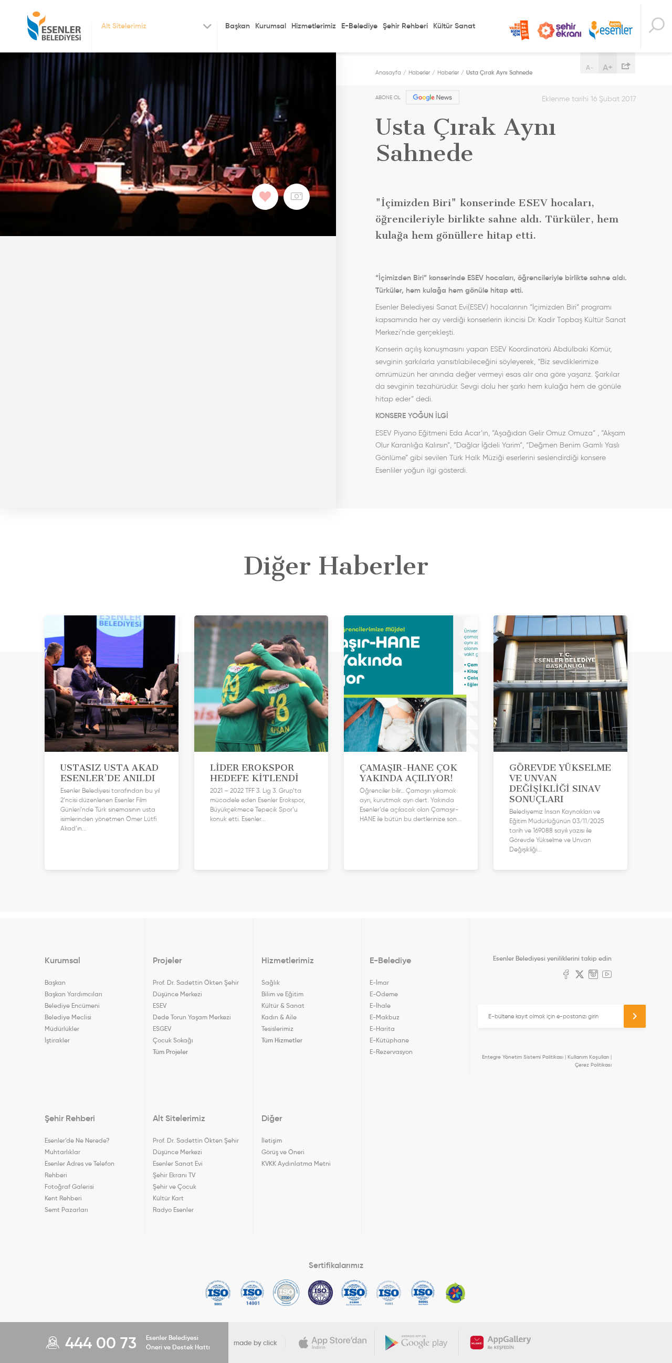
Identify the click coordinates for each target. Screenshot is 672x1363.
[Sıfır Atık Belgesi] (456, 1292)
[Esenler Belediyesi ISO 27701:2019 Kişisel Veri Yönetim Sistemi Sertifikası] (320, 1292)
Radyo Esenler (611, 30)
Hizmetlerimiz (313, 25)
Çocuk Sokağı (173, 1040)
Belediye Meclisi (68, 1017)
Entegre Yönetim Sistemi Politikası (522, 1056)
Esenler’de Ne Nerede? (77, 1140)
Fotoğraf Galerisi (69, 1186)
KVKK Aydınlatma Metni (296, 1163)
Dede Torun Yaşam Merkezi (192, 1017)
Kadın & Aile (279, 1017)
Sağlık (270, 982)
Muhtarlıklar (62, 1152)
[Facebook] (566, 975)
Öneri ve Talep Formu (519, 30)
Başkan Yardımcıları (73, 994)
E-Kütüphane (389, 1040)
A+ (608, 67)
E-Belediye (359, 25)
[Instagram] (593, 975)
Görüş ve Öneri (282, 1152)
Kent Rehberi (63, 1198)
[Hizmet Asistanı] (656, 26)
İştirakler (57, 1040)
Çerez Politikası (593, 1064)
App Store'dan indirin (333, 1342)
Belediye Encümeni (72, 1005)
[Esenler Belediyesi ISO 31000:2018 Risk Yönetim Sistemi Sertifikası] (354, 1292)
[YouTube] (607, 975)
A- (589, 67)
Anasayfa (388, 72)
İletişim (271, 1140)
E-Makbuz (385, 1017)
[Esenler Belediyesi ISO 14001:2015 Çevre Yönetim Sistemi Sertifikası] (252, 1292)
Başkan (237, 25)
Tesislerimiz (277, 1028)
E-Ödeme (384, 994)
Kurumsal (270, 25)
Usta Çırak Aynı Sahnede (499, 72)
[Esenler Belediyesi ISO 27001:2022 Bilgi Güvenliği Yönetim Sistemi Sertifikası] (286, 1292)
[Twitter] (579, 975)
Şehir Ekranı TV (559, 30)
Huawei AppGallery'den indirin (501, 1342)
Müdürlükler (62, 1028)
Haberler (419, 72)
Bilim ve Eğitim (282, 994)
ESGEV (162, 1028)
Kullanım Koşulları (588, 1056)
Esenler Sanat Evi (178, 1163)
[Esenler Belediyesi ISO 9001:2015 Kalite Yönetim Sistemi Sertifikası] (218, 1292)
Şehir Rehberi (405, 25)
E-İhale (380, 1005)
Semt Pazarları (66, 1209)
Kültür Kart (168, 1198)
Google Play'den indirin (417, 1342)
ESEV (159, 1005)
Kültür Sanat (454, 25)
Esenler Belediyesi (54, 26)
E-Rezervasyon (391, 1052)
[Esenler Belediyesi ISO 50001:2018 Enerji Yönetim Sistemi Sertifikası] (422, 1292)
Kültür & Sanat (282, 1005)
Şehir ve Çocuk (174, 1186)
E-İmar (379, 982)
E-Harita (382, 1028)
